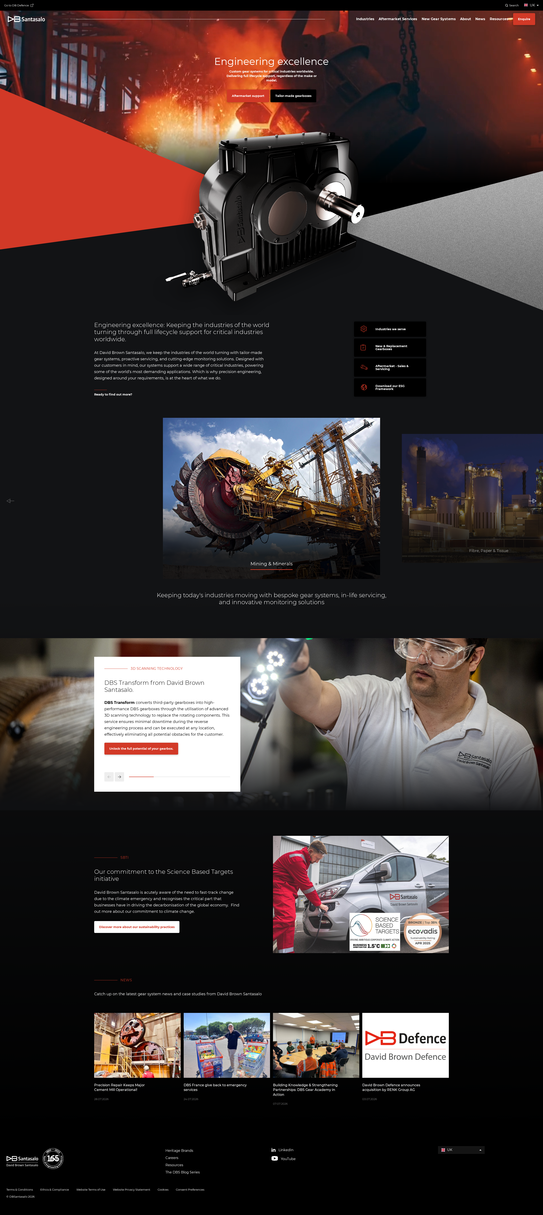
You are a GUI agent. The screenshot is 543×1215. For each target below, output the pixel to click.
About (465, 19)
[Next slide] (119, 777)
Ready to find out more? (113, 394)
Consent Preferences (190, 1189)
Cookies (163, 1189)
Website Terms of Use (90, 1189)
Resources (499, 19)
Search (514, 5)
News (480, 19)
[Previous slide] (109, 777)
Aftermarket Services (398, 19)
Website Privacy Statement (131, 1189)
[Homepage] (26, 19)
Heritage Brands (179, 1151)
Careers (171, 1158)
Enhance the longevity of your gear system (142, 749)
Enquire (524, 19)
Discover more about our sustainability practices (137, 927)
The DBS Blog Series (182, 1172)
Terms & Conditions (19, 1189)
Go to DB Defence (16, 5)
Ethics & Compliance (54, 1189)
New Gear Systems (439, 19)
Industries (365, 19)
